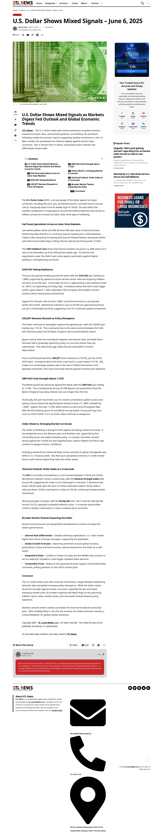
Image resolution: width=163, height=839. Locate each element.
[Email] (28, 35)
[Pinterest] (143, 115)
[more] (101, 3)
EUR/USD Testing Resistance (43, 180)
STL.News (27, 130)
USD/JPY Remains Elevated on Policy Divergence (42, 185)
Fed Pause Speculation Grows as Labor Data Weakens (43, 174)
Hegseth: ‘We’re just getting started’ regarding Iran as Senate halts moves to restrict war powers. (132, 152)
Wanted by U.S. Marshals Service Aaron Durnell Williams (131, 175)
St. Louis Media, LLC (48, 622)
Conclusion (80, 191)
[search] (142, 3)
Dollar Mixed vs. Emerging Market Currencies (85, 172)
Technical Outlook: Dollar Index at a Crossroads (85, 178)
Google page (57, 710)
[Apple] (144, 688)
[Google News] (133, 126)
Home (15, 10)
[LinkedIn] (143, 126)
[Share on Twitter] (23, 35)
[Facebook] (103, 654)
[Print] (37, 35)
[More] (42, 35)
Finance (22, 10)
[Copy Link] (32, 35)
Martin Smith (22, 27)
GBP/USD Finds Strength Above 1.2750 (84, 165)
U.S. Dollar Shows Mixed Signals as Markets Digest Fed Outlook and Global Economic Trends (42, 166)
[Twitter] (133, 115)
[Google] (148, 688)
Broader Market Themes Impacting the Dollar (81, 185)
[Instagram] (122, 126)
